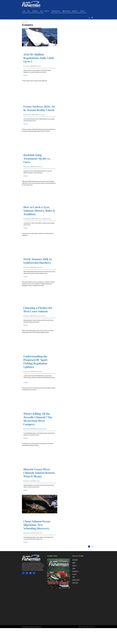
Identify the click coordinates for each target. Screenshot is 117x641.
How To (39, 218)
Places (74, 574)
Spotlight (75, 582)
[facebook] (23, 573)
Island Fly (75, 571)
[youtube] (30, 573)
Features (39, 66)
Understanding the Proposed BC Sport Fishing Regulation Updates (35, 361)
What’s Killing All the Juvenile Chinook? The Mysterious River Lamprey (37, 419)
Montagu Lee (27, 315)
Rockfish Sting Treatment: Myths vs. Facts (37, 158)
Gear (41, 315)
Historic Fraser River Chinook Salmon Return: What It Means (39, 472)
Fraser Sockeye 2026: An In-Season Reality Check (39, 108)
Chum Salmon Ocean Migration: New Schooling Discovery (36, 524)
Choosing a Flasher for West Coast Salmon (37, 309)
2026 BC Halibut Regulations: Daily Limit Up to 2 (38, 57)
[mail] (34, 573)
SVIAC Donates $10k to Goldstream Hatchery (37, 261)
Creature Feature (39, 428)
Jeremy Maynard (28, 218)
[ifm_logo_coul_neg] (31, 1)
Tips (41, 166)
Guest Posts (75, 580)
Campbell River (44, 218)
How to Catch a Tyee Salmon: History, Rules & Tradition (39, 210)
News (44, 114)
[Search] (89, 17)
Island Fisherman (28, 114)
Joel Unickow (27, 66)
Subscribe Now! (40, 570)
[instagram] (26, 573)
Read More (25, 75)
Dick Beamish (27, 428)
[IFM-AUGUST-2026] (58, 559)
